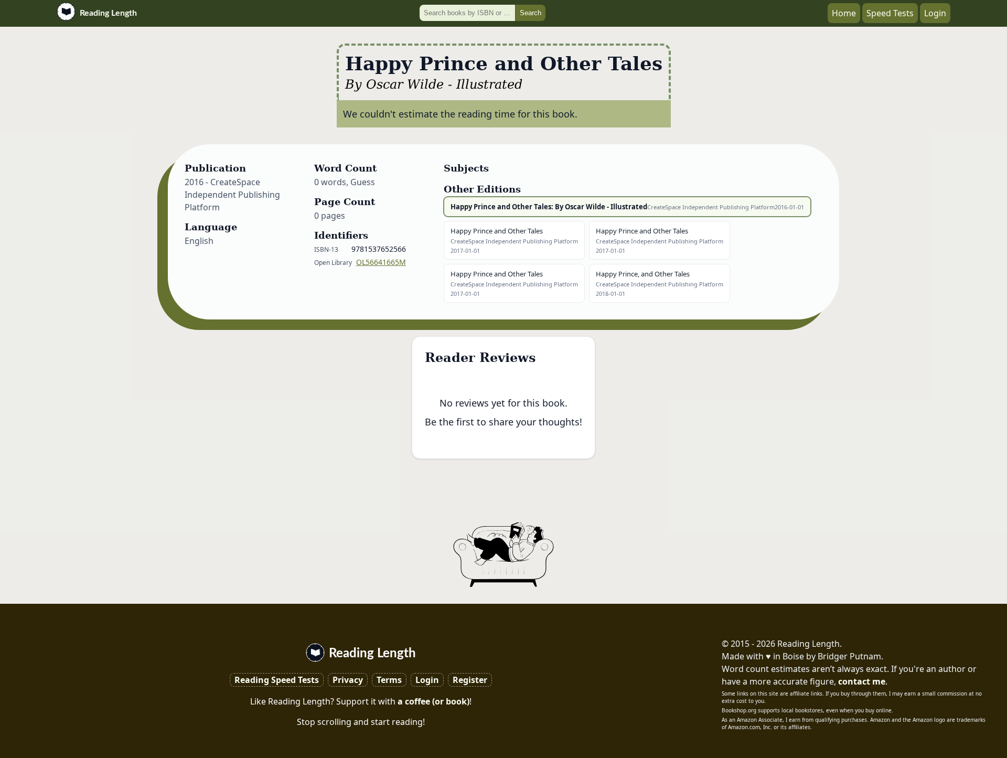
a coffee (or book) (433, 701)
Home (844, 13)
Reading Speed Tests (276, 680)
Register (470, 680)
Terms (389, 680)
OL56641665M (381, 262)
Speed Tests (890, 13)
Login (935, 13)
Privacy (348, 680)
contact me (861, 681)
